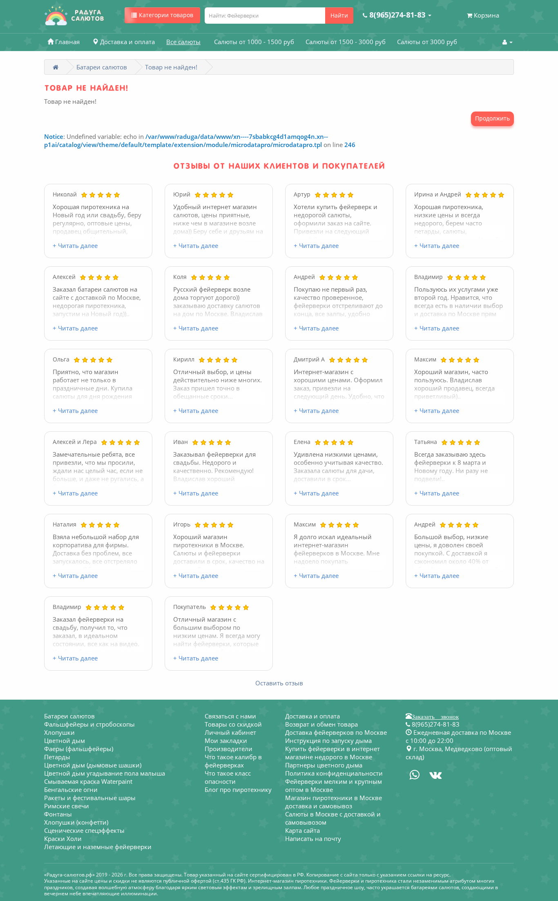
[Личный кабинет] (507, 42)
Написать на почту (313, 838)
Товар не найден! (171, 67)
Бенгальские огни (71, 789)
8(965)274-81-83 (435, 724)
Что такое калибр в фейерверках (233, 761)
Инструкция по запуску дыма (328, 740)
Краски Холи (63, 838)
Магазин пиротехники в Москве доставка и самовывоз (333, 802)
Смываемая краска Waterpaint (88, 781)
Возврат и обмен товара (321, 724)
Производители (228, 749)
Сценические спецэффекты (84, 830)
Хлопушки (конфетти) (76, 822)
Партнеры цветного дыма (323, 765)
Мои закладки (226, 740)
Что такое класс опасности (228, 777)
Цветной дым (64, 740)
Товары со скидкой (233, 724)
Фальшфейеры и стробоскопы (89, 724)
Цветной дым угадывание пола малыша (104, 773)
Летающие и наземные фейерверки (98, 847)
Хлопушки (59, 732)
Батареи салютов (101, 67)
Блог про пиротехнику (238, 789)
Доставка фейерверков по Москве (336, 732)
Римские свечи (66, 806)
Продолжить (492, 118)
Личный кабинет (230, 732)
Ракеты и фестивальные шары (90, 798)
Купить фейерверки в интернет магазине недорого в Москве (332, 753)
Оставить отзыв (279, 683)
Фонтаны (58, 814)
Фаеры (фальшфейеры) (78, 749)
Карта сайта (302, 830)
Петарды (57, 757)
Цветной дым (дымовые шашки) (92, 765)
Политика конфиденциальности (334, 773)
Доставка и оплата (312, 716)
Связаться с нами (230, 716)
